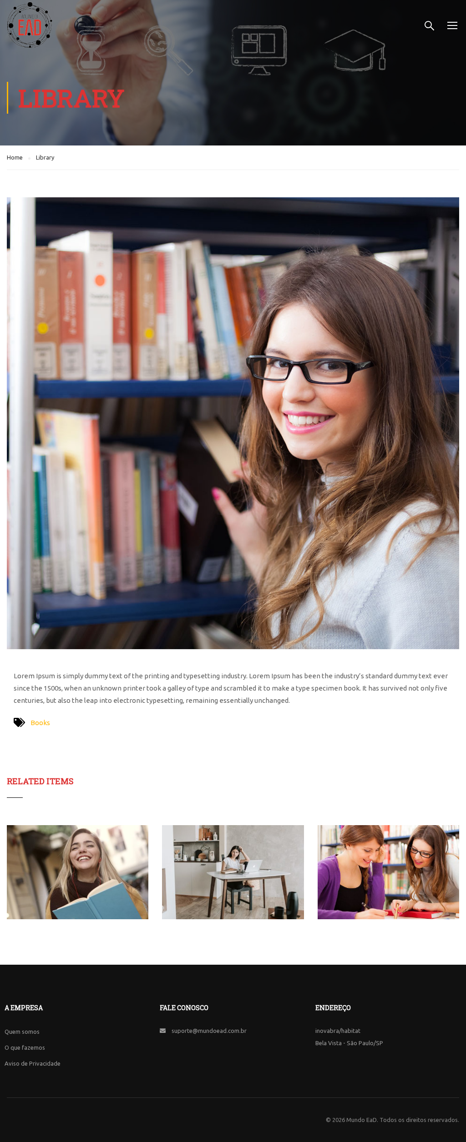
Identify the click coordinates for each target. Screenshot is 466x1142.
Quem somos (22, 1031)
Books (40, 722)
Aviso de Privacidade (33, 1063)
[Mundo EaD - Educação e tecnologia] (29, 25)
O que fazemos (25, 1047)
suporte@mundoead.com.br (209, 1030)
